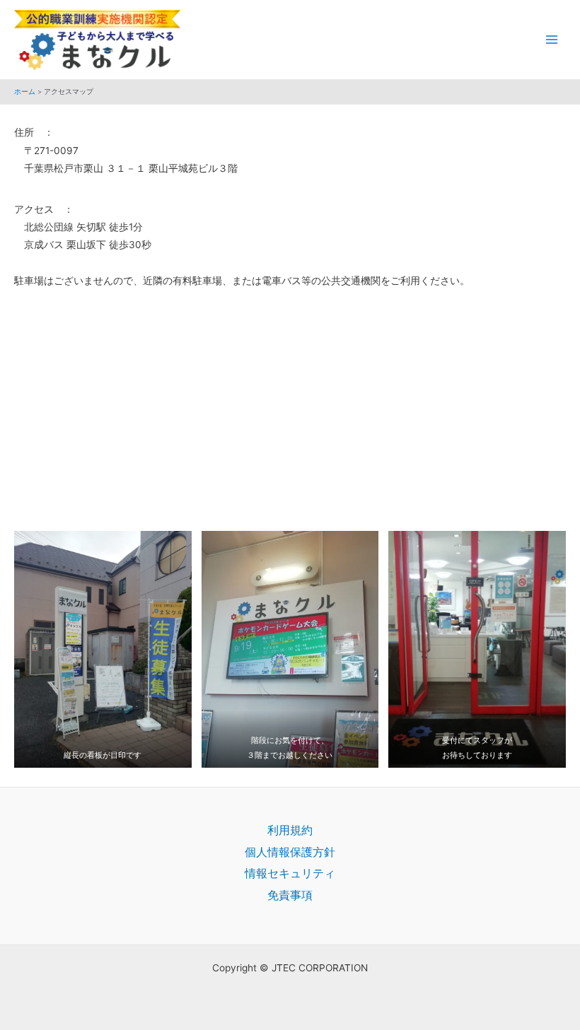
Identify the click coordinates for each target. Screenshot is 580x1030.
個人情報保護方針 (290, 852)
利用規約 (290, 830)
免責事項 (290, 895)
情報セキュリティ (290, 873)
